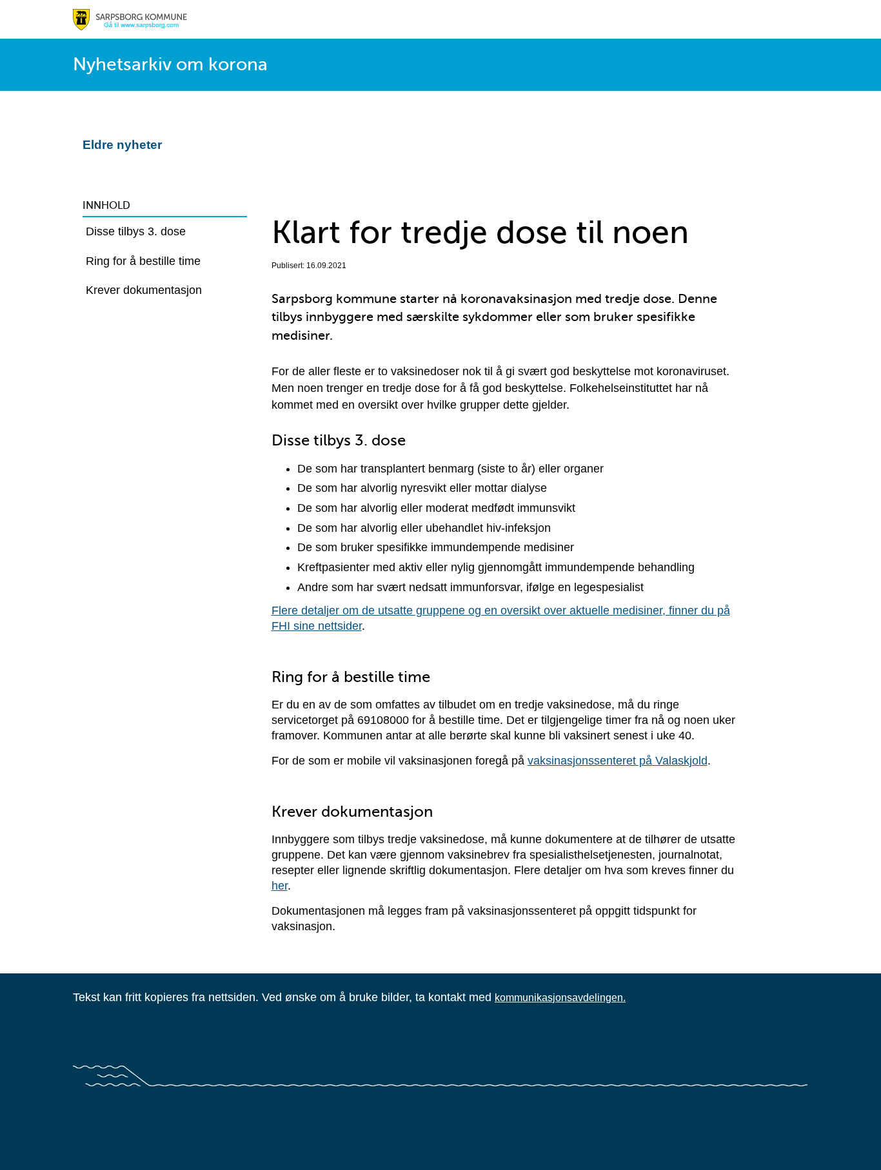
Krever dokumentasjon (144, 290)
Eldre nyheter (122, 144)
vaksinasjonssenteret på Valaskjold (618, 760)
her (280, 885)
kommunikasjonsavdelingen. (560, 997)
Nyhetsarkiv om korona (170, 64)
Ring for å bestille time (143, 261)
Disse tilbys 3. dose (136, 231)
